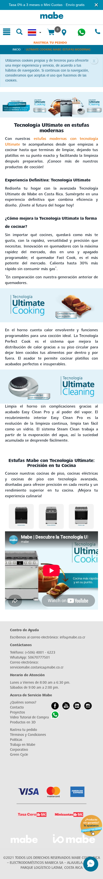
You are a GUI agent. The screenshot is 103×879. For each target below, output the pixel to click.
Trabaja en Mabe (22, 745)
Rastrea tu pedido (23, 730)
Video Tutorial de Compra (29, 717)
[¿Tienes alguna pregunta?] (81, 32)
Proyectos (17, 712)
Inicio (16, 49)
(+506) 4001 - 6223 (40, 652)
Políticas (16, 740)
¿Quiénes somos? (23, 702)
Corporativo (19, 750)
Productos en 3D (23, 722)
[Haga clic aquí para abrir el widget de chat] (90, 864)
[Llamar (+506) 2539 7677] (97, 32)
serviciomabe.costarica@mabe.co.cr (37, 667)
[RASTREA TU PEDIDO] (50, 42)
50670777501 (39, 657)
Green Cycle (19, 754)
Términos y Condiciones (28, 735)
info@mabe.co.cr (72, 637)
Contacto (17, 707)
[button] (96, 5)
